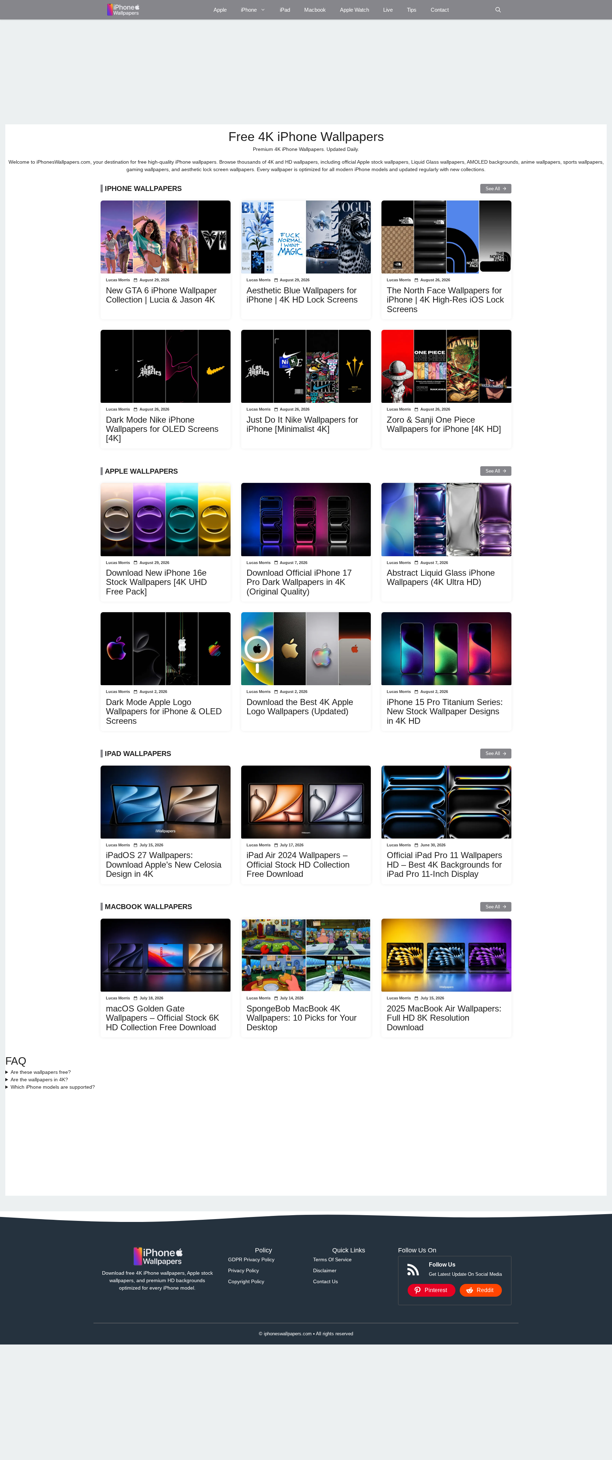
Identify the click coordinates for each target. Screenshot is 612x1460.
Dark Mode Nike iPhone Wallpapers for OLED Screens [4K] (162, 429)
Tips (411, 10)
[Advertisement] (217, 72)
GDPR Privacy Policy (251, 1259)
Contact (440, 10)
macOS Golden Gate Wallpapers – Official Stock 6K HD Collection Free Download (162, 1018)
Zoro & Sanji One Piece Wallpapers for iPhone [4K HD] (444, 424)
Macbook (315, 10)
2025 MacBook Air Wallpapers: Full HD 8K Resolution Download (444, 1018)
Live (388, 10)
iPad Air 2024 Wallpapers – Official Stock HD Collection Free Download (298, 864)
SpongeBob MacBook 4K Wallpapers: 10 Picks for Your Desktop (301, 1018)
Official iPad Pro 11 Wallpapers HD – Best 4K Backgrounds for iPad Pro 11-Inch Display (444, 864)
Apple (220, 10)
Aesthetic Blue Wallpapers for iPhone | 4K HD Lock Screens (302, 295)
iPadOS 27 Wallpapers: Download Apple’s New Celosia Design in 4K (163, 864)
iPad (285, 10)
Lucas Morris (118, 280)
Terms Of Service (332, 1259)
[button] (498, 9)
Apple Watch (354, 10)
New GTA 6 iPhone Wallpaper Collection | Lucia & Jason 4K (161, 295)
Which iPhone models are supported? (53, 1087)
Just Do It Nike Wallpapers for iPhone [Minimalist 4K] (302, 424)
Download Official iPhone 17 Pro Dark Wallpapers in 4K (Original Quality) (299, 582)
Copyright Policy (246, 1281)
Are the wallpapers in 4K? (39, 1079)
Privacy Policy (243, 1270)
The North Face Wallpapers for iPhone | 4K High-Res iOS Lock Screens (445, 300)
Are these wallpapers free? (41, 1072)
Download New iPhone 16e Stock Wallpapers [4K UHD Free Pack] (156, 582)
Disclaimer (324, 1270)
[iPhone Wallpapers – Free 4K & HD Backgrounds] (122, 9)
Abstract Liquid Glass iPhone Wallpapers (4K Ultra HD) (441, 577)
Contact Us (325, 1281)
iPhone (249, 10)
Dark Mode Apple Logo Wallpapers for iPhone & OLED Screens (164, 711)
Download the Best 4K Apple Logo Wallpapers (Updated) (299, 706)
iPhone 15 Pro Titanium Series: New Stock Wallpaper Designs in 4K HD (445, 711)
